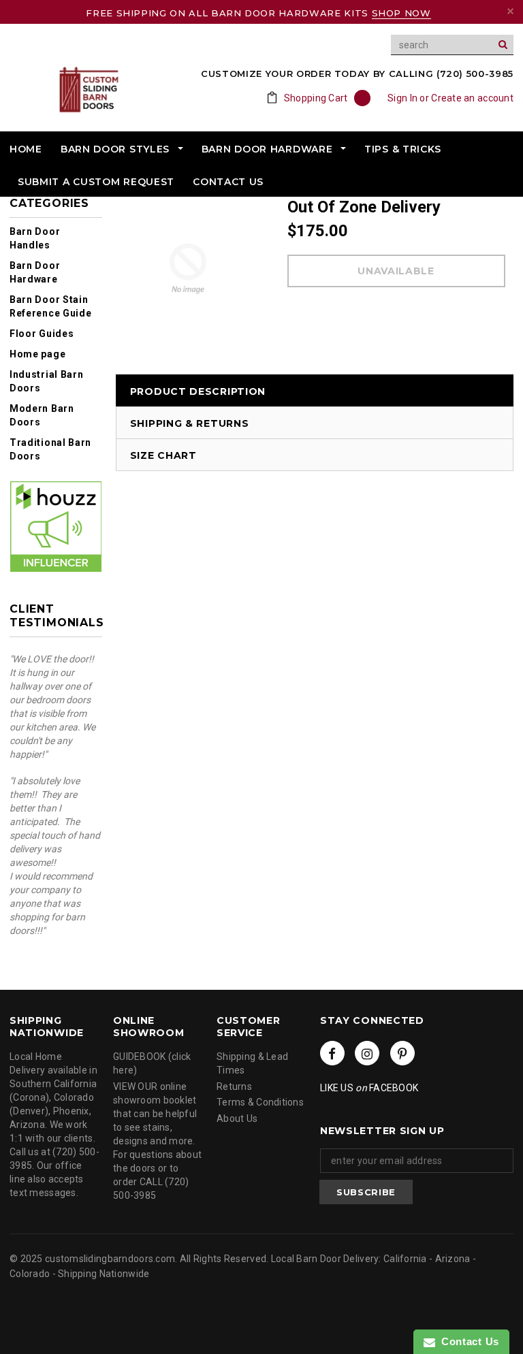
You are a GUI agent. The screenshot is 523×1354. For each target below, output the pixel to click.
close (510, 11)
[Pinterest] (402, 1053)
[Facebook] (332, 1053)
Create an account (472, 98)
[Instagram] (367, 1053)
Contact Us (467, 1341)
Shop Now (401, 12)
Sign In (402, 98)
